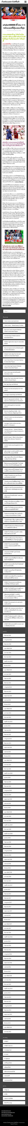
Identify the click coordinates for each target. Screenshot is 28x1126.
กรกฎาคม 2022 (8, 687)
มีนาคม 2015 (7, 1023)
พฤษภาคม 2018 (8, 859)
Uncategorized (7, 1050)
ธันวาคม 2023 (7, 657)
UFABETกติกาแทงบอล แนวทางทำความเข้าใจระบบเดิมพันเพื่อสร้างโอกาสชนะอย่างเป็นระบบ (13, 610)
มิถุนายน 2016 (7, 958)
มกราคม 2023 (7, 674)
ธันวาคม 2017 (7, 881)
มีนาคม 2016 (7, 971)
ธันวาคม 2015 (7, 984)
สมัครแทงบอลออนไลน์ (9, 1071)
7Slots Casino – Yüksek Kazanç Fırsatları (13, 325)
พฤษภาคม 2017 (8, 911)
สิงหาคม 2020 (7, 786)
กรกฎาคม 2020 (8, 790)
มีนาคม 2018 (7, 868)
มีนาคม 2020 (7, 807)
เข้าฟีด (5, 1094)
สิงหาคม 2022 (7, 682)
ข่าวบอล (6, 1054)
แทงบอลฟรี (7, 1075)
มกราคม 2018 (7, 876)
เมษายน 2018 (7, 863)
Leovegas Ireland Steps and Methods (13, 394)
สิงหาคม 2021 (7, 734)
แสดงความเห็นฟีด (8, 1098)
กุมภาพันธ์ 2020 (8, 812)
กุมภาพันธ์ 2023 (8, 669)
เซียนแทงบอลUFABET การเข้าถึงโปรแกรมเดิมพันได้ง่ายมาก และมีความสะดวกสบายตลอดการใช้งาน (13, 596)
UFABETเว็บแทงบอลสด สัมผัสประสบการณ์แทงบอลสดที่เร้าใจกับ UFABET (12, 545)
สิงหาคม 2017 (7, 898)
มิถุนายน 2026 (7, 644)
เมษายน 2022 (7, 700)
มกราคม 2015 (7, 1031)
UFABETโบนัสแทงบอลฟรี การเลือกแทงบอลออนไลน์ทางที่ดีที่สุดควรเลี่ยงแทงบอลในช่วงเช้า (14, 617)
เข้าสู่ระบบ (6, 1089)
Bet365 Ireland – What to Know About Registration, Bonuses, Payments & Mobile (13, 439)
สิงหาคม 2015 (7, 1001)
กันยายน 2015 (7, 997)
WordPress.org (8, 1102)
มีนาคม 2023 (7, 665)
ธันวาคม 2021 (7, 717)
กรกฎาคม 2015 (8, 1005)
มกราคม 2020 (7, 816)
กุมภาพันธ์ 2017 (8, 924)
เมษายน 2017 (7, 915)
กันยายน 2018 (7, 842)
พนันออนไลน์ (7, 1067)
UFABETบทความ (8, 1045)
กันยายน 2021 (7, 730)
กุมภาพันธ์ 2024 (8, 648)
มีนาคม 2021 (7, 756)
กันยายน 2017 (7, 893)
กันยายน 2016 (7, 945)
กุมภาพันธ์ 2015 (8, 1027)
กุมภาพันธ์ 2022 (8, 708)
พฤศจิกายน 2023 (8, 661)
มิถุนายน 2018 (7, 855)
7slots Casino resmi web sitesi (11, 321)
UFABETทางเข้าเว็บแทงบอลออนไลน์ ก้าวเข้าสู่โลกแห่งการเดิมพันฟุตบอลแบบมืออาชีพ (13, 489)
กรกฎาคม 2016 (8, 954)
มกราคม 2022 (7, 713)
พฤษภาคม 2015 (8, 1014)
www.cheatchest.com (6, 1114)
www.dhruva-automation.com (8, 1112)
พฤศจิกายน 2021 (8, 721)
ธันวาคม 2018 (7, 829)
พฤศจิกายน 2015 (8, 988)
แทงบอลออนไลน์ (8, 1080)
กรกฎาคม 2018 (8, 850)
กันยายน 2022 (7, 678)
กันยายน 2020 (7, 781)
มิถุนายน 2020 (7, 794)
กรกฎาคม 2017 (8, 902)
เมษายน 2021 (7, 751)
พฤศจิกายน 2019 (8, 825)
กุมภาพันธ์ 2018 (8, 872)
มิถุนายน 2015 (7, 1010)
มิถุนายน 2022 (7, 691)
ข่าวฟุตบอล (7, 1058)
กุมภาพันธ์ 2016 (8, 975)
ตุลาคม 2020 (7, 777)
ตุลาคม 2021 (7, 725)
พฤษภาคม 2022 (8, 695)
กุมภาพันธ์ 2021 (8, 760)
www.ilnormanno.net (6, 1110)
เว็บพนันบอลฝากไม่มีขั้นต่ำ (10, 2)
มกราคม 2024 (7, 652)
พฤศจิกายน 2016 (8, 937)
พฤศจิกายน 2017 (8, 885)
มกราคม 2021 (7, 764)
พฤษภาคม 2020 (8, 799)
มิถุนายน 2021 (7, 743)
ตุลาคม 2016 (7, 941)
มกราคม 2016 (7, 980)
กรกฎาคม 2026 (8, 639)
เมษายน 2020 (7, 803)
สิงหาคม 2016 (7, 949)
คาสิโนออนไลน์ (7, 1062)
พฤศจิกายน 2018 (8, 833)
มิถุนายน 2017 (7, 906)
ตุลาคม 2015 (7, 992)
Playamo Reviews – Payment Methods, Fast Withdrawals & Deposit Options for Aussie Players (14, 431)
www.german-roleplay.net (7, 1115)
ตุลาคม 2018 (7, 837)
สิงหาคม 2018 (7, 846)
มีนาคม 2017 (7, 919)
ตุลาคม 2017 (7, 889)
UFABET (6, 1041)
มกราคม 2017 (7, 928)
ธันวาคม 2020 (7, 769)
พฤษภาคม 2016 (8, 962)
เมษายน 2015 (7, 1018)
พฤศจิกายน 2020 (8, 773)
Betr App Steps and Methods (11, 384)
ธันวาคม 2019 (7, 820)
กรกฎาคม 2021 (8, 738)
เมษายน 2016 (7, 967)
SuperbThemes (14, 1124)
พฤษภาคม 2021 (8, 747)
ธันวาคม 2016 (7, 932)
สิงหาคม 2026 (7, 635)
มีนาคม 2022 (7, 704)
